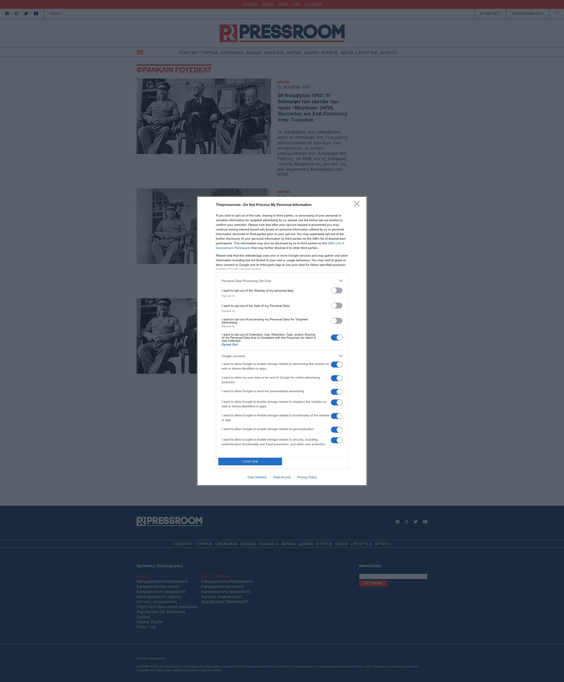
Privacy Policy (307, 477)
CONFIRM (250, 461)
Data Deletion (257, 477)
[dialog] (282, 341)
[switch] (336, 290)
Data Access (282, 477)
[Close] (358, 205)
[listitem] (282, 280)
